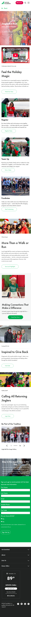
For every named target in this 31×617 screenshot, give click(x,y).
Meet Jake (7, 365)
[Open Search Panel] (25, 2)
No (3, 522)
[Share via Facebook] (18, 605)
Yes (3, 519)
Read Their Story (15, 317)
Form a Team (8, 170)
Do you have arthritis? (7, 516)
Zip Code (4, 510)
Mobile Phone (5, 504)
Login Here (7, 416)
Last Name (4, 493)
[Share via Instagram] (22, 605)
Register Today (8, 131)
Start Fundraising (9, 209)
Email (2, 499)
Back (5, 8)
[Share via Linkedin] (25, 605)
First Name (4, 487)
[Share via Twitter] (28, 605)
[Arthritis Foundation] (6, 2)
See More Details (11, 592)
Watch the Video (9, 91)
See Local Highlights (10, 266)
